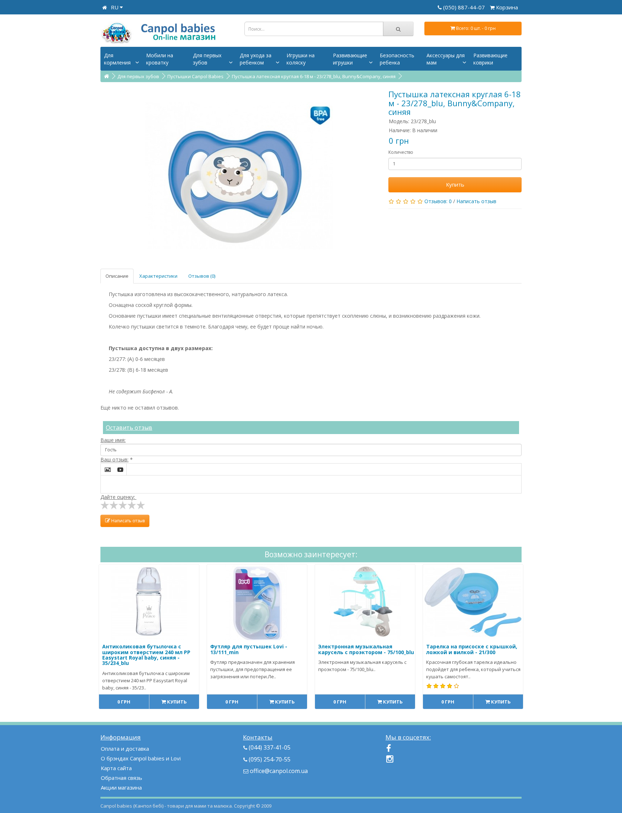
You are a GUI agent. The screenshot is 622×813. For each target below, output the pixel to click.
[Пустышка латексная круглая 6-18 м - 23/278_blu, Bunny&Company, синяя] (239, 175)
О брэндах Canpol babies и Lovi (141, 758)
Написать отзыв (476, 201)
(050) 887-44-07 (464, 7)
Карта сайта (116, 768)
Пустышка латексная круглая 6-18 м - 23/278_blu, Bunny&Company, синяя (314, 76)
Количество (400, 152)
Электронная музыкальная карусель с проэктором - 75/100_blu (366, 649)
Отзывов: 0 (438, 201)
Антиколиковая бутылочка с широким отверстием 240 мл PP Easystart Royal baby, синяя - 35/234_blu (146, 654)
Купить (455, 184)
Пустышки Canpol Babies (195, 76)
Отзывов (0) (201, 276)
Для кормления (117, 59)
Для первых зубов (207, 59)
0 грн (123, 701)
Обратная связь (121, 777)
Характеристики (158, 276)
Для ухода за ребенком (255, 59)
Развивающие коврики (490, 59)
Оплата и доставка (125, 748)
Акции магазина (121, 787)
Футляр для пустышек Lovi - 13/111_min (248, 649)
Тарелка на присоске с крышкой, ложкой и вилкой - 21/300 (471, 649)
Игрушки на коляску (301, 59)
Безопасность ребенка (397, 59)
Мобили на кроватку (159, 59)
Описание (117, 276)
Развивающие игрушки (350, 59)
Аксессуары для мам (446, 59)
